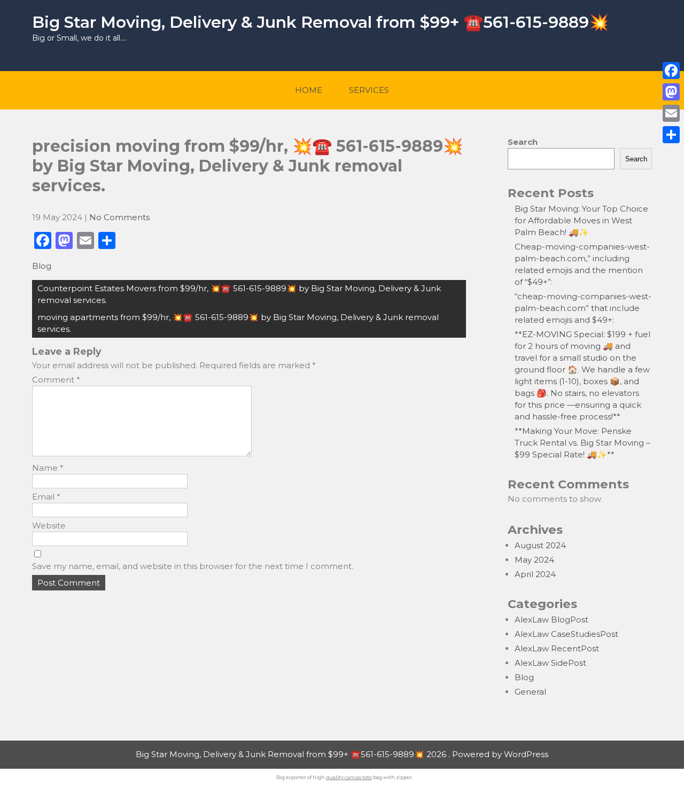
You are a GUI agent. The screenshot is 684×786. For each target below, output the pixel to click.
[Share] (671, 134)
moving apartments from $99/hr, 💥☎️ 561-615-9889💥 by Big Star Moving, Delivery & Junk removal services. (238, 323)
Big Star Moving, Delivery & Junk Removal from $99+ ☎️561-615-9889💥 (320, 22)
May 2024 (534, 560)
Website (49, 525)
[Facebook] (671, 70)
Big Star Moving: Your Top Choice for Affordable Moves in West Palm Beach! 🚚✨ (581, 220)
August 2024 (540, 545)
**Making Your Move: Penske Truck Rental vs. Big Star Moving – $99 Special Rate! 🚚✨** (582, 443)
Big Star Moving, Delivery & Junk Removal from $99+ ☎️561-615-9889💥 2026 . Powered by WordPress (342, 754)
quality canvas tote (349, 777)
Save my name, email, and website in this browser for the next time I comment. (192, 566)
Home (308, 90)
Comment (56, 380)
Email (46, 497)
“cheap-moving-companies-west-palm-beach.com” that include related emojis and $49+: (583, 308)
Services (369, 90)
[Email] (671, 113)
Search (523, 142)
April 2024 (535, 574)
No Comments (119, 217)
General (530, 692)
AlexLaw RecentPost (557, 648)
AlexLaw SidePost (550, 663)
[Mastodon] (671, 92)
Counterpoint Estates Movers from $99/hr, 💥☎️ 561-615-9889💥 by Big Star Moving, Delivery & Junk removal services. (239, 294)
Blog (41, 266)
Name (48, 468)
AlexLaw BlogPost (551, 619)
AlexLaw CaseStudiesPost (566, 634)
